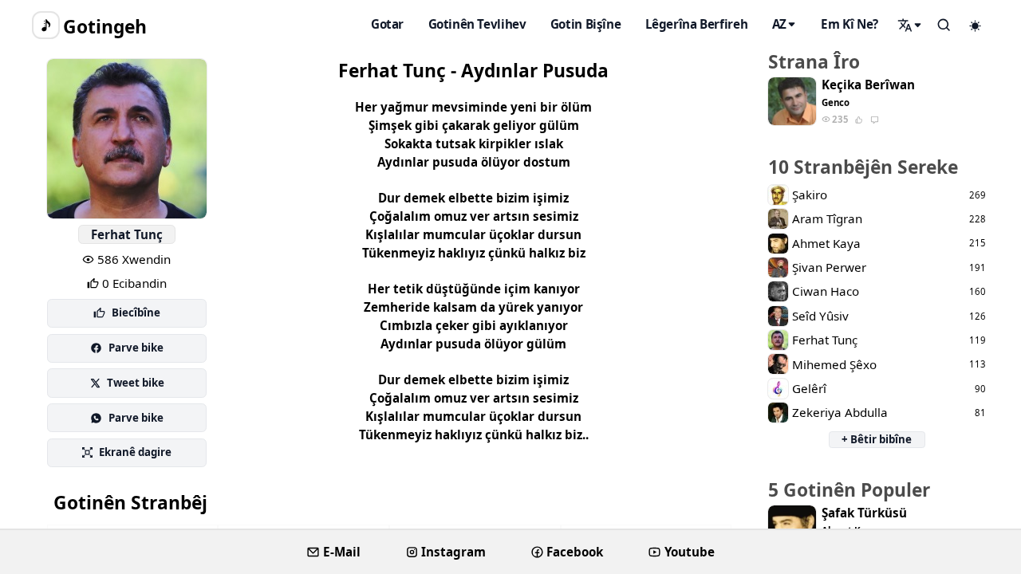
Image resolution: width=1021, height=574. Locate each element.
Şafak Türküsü (864, 513)
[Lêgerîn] (910, 24)
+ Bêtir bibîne (877, 439)
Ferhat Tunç (127, 234)
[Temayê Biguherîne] (975, 25)
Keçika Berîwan (868, 84)
